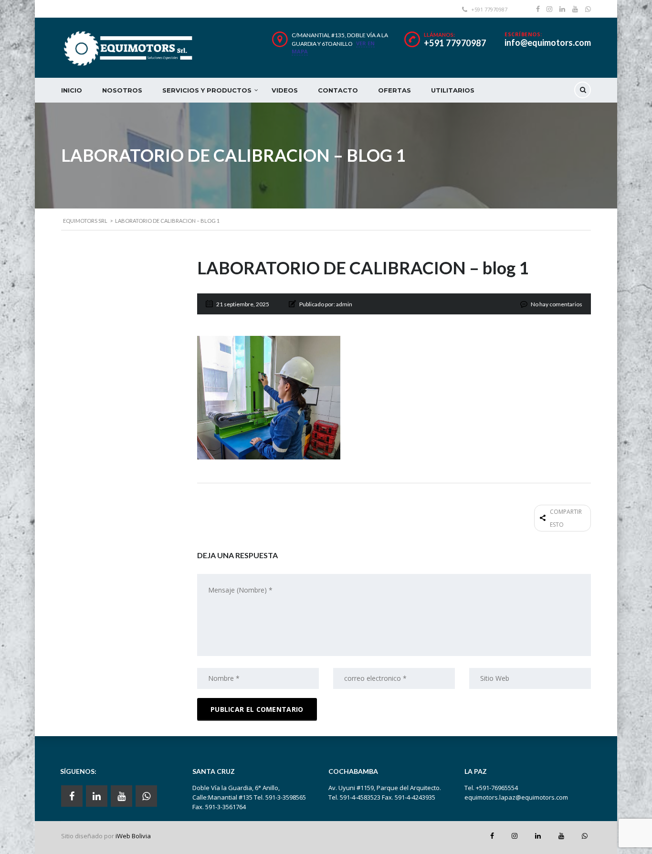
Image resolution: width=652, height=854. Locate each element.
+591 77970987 (455, 43)
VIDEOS (285, 90)
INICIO (71, 90)
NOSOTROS (122, 90)
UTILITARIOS (452, 90)
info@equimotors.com (548, 42)
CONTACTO (338, 90)
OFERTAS (394, 90)
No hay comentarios (556, 304)
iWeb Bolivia (133, 836)
